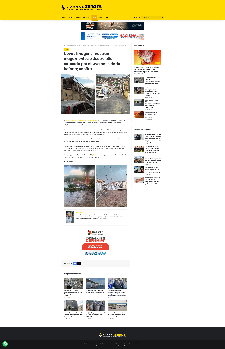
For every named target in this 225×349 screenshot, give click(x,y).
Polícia (78, 17)
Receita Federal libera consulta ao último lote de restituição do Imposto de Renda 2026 (152, 170)
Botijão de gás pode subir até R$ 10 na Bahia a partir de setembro (95, 314)
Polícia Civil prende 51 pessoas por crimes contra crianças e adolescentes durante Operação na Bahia (117, 293)
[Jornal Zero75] (81, 7)
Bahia (94, 17)
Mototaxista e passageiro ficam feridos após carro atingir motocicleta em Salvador (152, 91)
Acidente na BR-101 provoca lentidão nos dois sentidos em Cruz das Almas (152, 115)
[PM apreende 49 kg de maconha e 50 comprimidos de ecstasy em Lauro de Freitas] (73, 283)
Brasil (100, 17)
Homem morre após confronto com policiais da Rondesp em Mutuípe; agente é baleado (153, 159)
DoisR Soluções (138, 343)
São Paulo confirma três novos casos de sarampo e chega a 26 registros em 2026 (153, 180)
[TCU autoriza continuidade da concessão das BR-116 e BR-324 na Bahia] (117, 305)
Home (63, 17)
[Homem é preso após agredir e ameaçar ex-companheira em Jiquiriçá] (73, 305)
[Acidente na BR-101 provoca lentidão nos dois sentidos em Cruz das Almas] (139, 114)
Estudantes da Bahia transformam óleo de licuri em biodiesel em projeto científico (152, 149)
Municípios (86, 17)
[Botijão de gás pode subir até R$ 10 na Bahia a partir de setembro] (95, 305)
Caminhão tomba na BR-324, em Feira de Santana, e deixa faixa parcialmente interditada (153, 103)
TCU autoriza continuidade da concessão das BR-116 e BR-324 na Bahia (116, 314)
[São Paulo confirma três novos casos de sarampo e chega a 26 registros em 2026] (139, 180)
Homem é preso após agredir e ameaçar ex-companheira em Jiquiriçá (73, 314)
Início (66, 45)
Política (70, 17)
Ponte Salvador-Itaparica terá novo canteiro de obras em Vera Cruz (95, 292)
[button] (5, 344)
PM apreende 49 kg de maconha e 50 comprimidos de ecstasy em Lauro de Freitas (73, 293)
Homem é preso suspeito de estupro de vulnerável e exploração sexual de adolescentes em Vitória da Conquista (153, 138)
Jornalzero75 (114, 343)
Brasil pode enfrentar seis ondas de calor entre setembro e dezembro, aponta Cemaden (147, 69)
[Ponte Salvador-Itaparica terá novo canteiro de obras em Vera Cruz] (95, 283)
